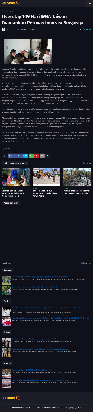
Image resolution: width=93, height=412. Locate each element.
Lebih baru (7, 263)
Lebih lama (85, 263)
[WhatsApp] (90, 29)
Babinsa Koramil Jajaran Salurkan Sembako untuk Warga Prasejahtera (13, 193)
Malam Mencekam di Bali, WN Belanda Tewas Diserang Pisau (32, 370)
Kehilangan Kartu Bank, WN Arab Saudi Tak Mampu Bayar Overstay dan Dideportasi (40, 349)
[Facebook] (84, 29)
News (12, 11)
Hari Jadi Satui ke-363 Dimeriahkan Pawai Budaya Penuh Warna (45, 193)
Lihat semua (86, 163)
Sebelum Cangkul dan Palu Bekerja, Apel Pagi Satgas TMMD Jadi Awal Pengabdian (39, 277)
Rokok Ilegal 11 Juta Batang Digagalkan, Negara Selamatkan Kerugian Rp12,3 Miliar (40, 380)
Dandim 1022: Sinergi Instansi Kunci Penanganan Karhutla (76, 192)
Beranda (5, 11)
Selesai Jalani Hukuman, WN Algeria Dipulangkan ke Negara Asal (34, 339)
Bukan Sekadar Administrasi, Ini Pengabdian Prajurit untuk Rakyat (34, 287)
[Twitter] (87, 29)
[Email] (42, 156)
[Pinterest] (36, 156)
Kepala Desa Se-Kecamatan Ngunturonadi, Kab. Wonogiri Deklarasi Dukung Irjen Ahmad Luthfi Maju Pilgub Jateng (50, 318)
